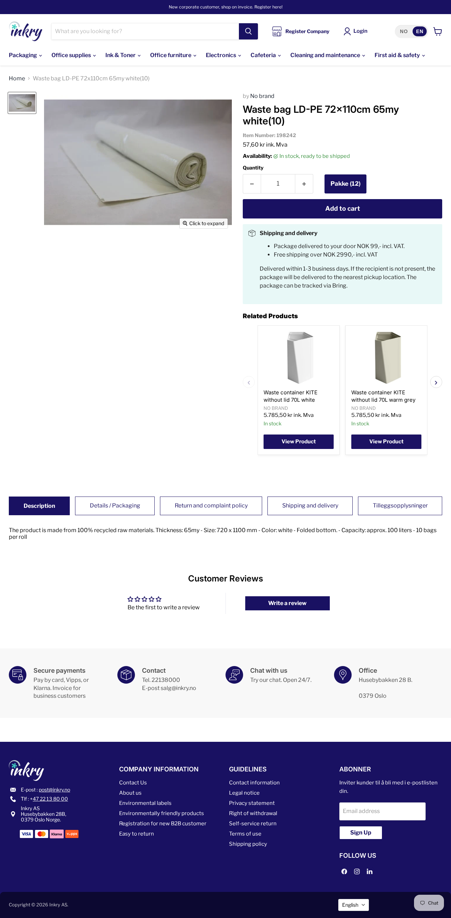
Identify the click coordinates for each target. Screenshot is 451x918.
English (350, 905)
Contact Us (133, 783)
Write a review (287, 603)
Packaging (23, 55)
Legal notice (244, 793)
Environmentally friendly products (161, 813)
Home (17, 78)
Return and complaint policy (211, 505)
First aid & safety (398, 55)
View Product (299, 441)
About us (130, 793)
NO (404, 31)
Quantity (253, 168)
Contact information (254, 783)
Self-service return (253, 823)
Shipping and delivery (310, 505)
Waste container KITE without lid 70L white (290, 396)
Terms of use (245, 834)
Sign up (360, 832)
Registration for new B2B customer (162, 823)
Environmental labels (145, 803)
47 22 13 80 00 (50, 799)
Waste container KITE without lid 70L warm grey (383, 396)
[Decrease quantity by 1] (252, 183)
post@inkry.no (54, 790)
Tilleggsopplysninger (400, 505)
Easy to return (136, 834)
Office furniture (171, 55)
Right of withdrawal (253, 813)
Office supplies (71, 55)
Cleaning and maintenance (325, 55)
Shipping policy (248, 844)
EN (419, 31)
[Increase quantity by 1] (304, 183)
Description (39, 506)
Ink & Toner (121, 55)
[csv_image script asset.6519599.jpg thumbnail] (22, 102)
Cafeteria (264, 55)
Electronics (221, 55)
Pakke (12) (345, 183)
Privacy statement (252, 803)
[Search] (248, 31)
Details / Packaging (115, 505)
